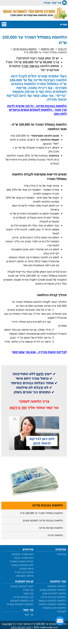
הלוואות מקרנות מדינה (51, 528)
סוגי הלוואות (47, 49)
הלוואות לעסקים (56, 586)
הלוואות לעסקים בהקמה (52, 600)
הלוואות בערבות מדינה (25, 49)
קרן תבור (28, 593)
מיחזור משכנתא (24, 575)
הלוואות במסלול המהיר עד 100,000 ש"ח (41, 513)
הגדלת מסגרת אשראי (21, 561)
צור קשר (28, 614)
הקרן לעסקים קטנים (21, 586)
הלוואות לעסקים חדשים (52, 604)
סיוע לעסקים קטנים (22, 565)
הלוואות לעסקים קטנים (53, 589)
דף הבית (62, 49)
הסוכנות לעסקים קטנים (20, 604)
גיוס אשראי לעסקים (22, 554)
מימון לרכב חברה (23, 572)
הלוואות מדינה (55, 535)
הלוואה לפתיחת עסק (54, 593)
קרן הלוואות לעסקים (21, 600)
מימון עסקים (26, 568)
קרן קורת (28, 589)
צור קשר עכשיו (52, 2)
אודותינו (61, 554)
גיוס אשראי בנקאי (23, 557)
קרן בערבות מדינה (23, 597)
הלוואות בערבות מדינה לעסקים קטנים (43, 520)
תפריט (63, 24)
